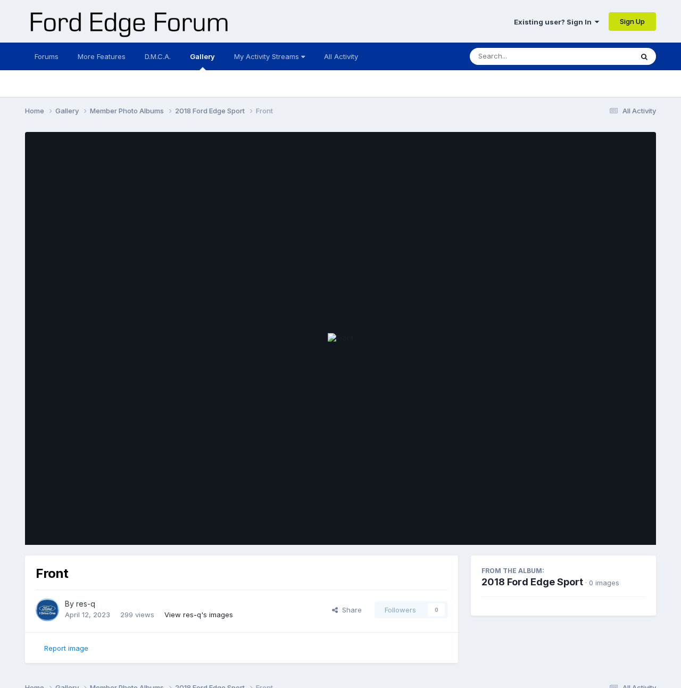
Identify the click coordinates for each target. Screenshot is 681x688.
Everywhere (599, 56)
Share (350, 610)
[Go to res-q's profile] (47, 609)
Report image (66, 648)
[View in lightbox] (340, 338)
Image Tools (612, 525)
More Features (102, 56)
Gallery (202, 56)
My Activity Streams (267, 56)
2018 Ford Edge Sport (532, 581)
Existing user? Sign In (554, 22)
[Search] (644, 56)
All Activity (341, 56)
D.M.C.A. (158, 56)
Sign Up (632, 21)
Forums (47, 56)
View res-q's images (198, 614)
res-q (85, 603)
